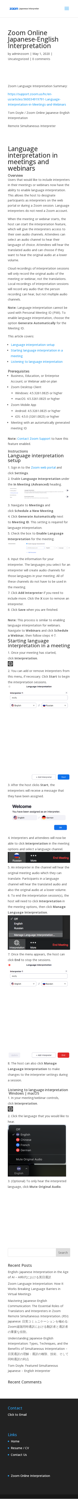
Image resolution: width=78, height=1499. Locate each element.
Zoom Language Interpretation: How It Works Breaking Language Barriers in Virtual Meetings (35, 1289)
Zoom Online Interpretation (30, 1476)
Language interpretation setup (33, 345)
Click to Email (17, 1414)
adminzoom (20, 54)
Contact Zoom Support (33, 438)
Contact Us (19, 1455)
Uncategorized (18, 59)
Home (15, 1441)
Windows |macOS (24, 1093)
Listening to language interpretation (37, 362)
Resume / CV (20, 1448)
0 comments (41, 59)
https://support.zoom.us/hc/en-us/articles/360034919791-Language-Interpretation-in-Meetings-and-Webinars (37, 99)
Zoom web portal (43, 467)
